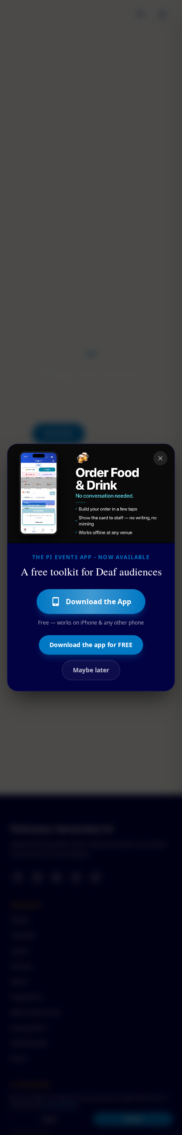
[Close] (160, 458)
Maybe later (91, 670)
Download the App (98, 601)
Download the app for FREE (91, 644)
